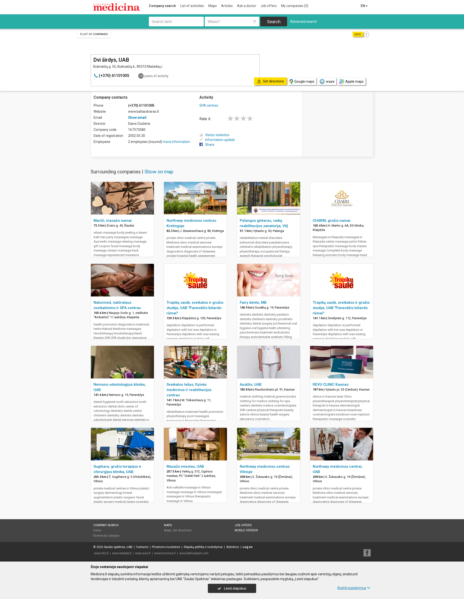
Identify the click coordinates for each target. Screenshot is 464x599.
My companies (294, 6)
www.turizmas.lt (165, 553)
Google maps (304, 81)
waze (330, 81)
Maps (212, 6)
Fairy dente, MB (253, 302)
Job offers (269, 6)
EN (363, 6)
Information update (220, 140)
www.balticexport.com (194, 553)
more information (176, 142)
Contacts (142, 547)
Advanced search (303, 21)
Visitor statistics (217, 135)
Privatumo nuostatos (166, 547)
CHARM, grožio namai (331, 220)
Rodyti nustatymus (351, 588)
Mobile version (246, 530)
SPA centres (208, 105)
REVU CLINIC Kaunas (330, 384)
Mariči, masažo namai (113, 220)
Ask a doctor (246, 6)
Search (274, 21)
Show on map (159, 172)
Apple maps (354, 81)
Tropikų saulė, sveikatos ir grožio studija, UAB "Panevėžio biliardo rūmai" (195, 307)
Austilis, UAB (250, 384)
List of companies (95, 34)
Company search (162, 6)
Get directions (182, 530)
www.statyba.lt (121, 553)
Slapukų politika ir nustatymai (203, 547)
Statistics (232, 547)
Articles (227, 6)
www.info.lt (101, 553)
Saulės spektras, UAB (118, 547)
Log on (247, 547)
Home (97, 530)
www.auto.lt (143, 553)
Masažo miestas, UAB (185, 466)
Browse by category (106, 535)
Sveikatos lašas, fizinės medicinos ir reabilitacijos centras (189, 389)
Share (209, 145)
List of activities (192, 6)
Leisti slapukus (234, 588)
